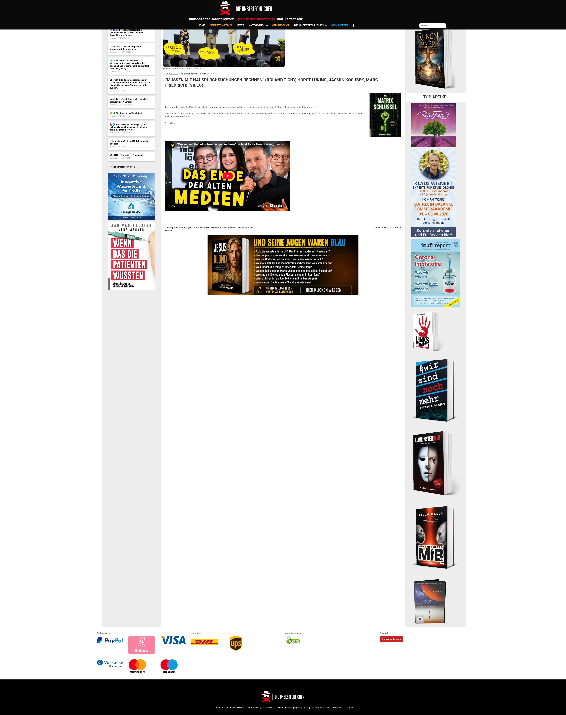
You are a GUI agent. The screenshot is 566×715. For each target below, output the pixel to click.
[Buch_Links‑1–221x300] (427, 330)
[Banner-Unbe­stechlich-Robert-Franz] (433, 125)
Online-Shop (281, 25)
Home (201, 25)
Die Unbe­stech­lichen (309, 25)
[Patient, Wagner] (131, 255)
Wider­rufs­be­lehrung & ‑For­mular (327, 707)
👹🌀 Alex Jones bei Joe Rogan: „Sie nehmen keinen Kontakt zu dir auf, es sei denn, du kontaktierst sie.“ (129, 127)
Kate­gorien (257, 25)
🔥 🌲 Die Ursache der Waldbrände (126, 113)
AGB (306, 707)
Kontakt (349, 707)
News (240, 25)
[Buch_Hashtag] (435, 390)
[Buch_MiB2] (435, 537)
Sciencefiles (115, 52)
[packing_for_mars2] (435, 600)
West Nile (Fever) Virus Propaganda (127, 155)
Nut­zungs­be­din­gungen (289, 707)
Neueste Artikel (221, 25)
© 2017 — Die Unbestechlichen (230, 707)
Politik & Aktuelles (208, 74)
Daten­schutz (268, 707)
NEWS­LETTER (339, 25)
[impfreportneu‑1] (435, 273)
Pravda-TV (114, 38)
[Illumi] (435, 463)
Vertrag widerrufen (391, 639)
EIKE (112, 91)
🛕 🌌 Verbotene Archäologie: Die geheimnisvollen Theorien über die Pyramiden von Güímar (126, 32)
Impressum (253, 707)
